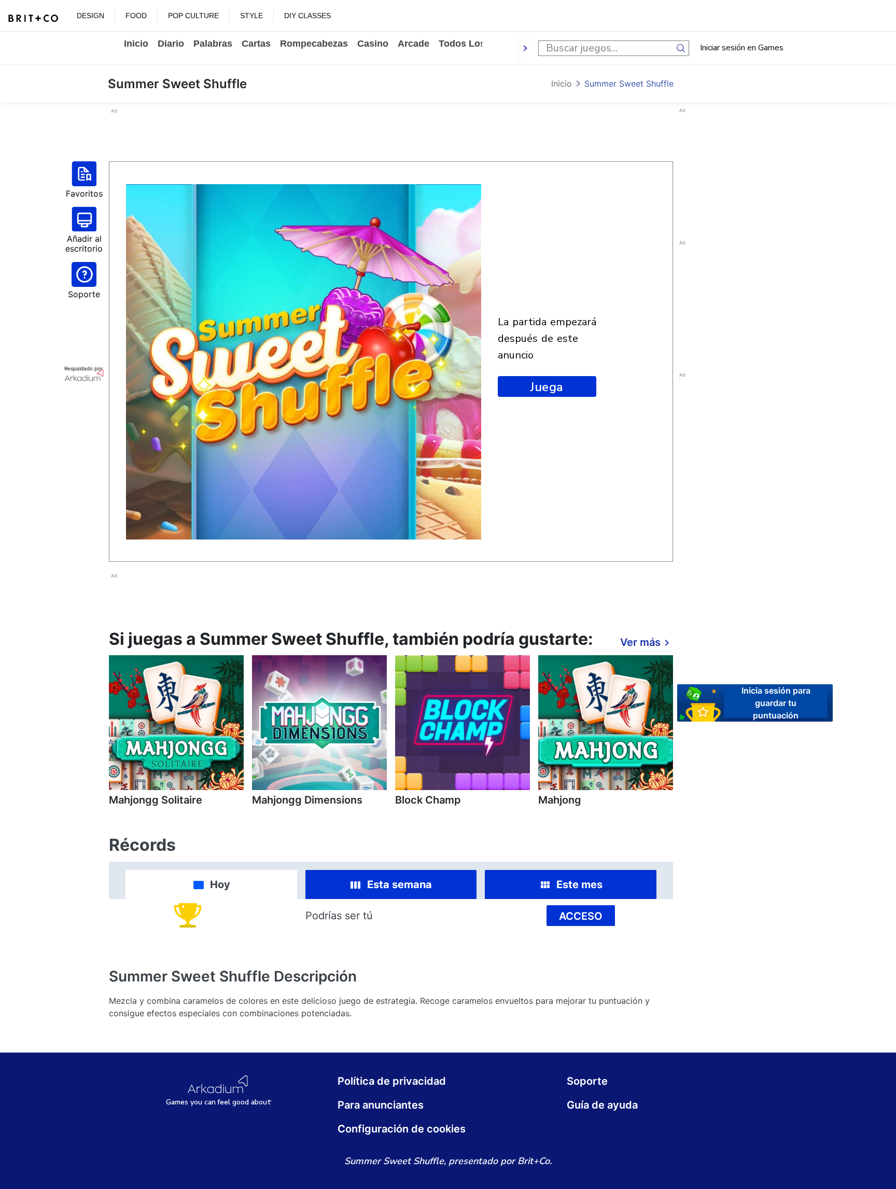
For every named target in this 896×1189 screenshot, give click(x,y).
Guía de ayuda (602, 1105)
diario (171, 43)
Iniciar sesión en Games (741, 47)
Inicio (136, 43)
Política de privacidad (392, 1081)
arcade (413, 43)
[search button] (681, 48)
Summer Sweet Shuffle (629, 83)
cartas (256, 43)
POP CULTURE (193, 15)
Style (251, 15)
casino (372, 43)
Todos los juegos (480, 43)
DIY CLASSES (307, 15)
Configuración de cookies (402, 1129)
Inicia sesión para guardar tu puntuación (775, 702)
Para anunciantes (381, 1105)
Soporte (587, 1081)
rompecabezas (314, 43)
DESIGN (90, 15)
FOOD (136, 15)
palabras (212, 43)
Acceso (581, 916)
